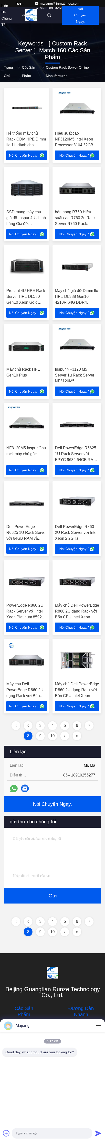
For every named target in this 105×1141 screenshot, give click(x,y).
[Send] (98, 1133)
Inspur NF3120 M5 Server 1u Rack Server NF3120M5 (74, 375)
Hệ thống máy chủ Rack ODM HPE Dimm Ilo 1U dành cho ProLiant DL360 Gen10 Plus (26, 145)
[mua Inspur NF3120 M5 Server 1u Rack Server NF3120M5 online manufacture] (77, 345)
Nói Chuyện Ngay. (80, 15)
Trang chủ (8, 71)
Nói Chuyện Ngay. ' (24, 155)
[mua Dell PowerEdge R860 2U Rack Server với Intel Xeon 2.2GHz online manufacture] (77, 503)
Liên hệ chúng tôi (6, 15)
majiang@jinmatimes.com (60, 3)
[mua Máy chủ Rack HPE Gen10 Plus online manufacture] (26, 345)
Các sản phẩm (28, 71)
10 (52, 736)
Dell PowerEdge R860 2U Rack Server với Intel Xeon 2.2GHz (76, 532)
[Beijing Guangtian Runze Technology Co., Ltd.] (52, 973)
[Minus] (98, 1026)
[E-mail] (25, 788)
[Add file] (6, 1133)
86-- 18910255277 (54, 8)
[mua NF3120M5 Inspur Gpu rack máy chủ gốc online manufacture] (26, 424)
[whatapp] (14, 789)
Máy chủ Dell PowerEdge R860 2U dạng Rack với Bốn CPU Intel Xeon (77, 611)
